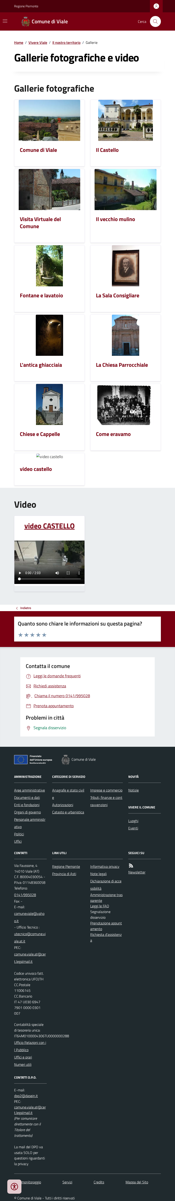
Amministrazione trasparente (106, 897)
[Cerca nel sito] (153, 21)
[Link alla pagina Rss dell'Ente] (131, 865)
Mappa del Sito (137, 1182)
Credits (99, 1182)
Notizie (133, 790)
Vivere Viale (37, 42)
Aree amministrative (29, 790)
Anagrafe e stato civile (68, 793)
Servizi (67, 1182)
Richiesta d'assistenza (106, 937)
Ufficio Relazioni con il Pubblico (30, 1046)
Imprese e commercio (106, 790)
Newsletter (136, 872)
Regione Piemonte (26, 6)
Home (18, 42)
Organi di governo (27, 812)
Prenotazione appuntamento (106, 926)
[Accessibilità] (14, 1186)
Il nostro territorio (66, 42)
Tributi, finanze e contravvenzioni (106, 801)
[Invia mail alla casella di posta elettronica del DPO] (26, 1096)
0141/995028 (25, 894)
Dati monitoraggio (27, 1182)
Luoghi (133, 821)
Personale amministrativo (29, 823)
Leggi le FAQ (99, 906)
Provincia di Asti (64, 873)
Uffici (18, 841)
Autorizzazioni (62, 805)
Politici (19, 834)
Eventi (133, 828)
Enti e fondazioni (26, 805)
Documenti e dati (27, 797)
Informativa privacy (104, 866)
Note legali (98, 873)
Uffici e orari (23, 1057)
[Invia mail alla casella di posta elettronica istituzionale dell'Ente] (30, 917)
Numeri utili (22, 1064)
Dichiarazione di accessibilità (105, 884)
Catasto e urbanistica (68, 812)
